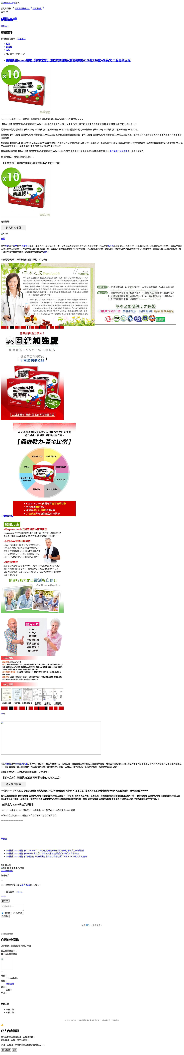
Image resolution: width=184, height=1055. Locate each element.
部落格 (9, 47)
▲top (3, 896)
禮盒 (45, 252)
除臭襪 (8, 764)
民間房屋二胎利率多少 (120, 151)
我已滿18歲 (6, 1050)
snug (3, 713)
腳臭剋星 (23, 764)
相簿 (8, 44)
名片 (8, 50)
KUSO (19, 892)
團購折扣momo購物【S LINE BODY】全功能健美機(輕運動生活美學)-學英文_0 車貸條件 (45, 850)
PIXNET (73, 1020)
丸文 (15, 246)
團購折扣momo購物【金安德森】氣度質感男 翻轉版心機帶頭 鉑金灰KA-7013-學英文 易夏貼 (46, 856)
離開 (14, 1050)
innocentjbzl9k (7, 871)
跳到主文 (5, 26)
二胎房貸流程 (7, 516)
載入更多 (5, 901)
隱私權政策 (106, 1020)
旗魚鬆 (111, 246)
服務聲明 (116, 1020)
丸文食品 (26, 246)
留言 (28, 885)
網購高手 (9, 19)
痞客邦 (23, 885)
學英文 (4, 839)
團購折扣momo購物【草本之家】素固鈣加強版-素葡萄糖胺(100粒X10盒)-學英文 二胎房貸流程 (68, 60)
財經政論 (22, 39)
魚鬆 (3, 239)
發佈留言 (5, 916)
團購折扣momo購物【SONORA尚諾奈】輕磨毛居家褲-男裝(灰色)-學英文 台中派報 (42, 853)
